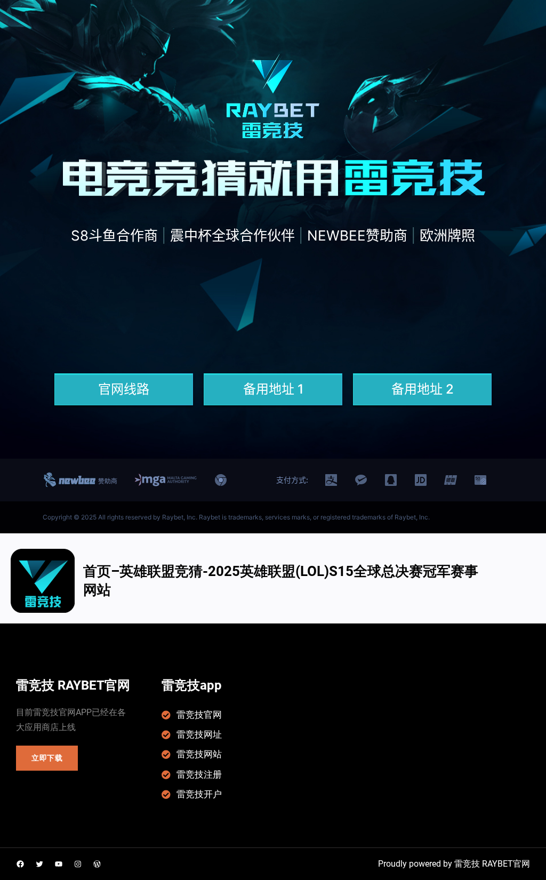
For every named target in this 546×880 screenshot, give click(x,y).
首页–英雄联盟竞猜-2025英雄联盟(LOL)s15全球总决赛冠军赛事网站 (280, 580)
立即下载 (47, 758)
